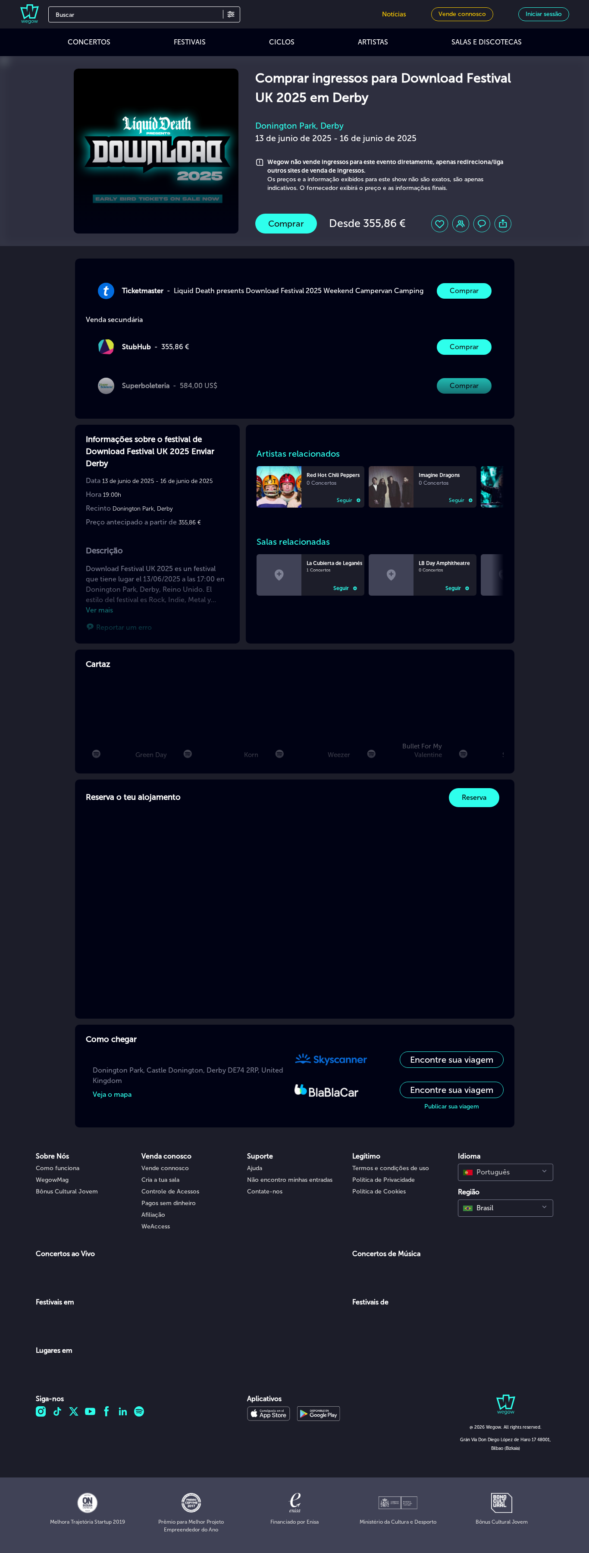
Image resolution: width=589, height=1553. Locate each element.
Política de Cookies (379, 1191)
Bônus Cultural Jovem (67, 1191)
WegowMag (52, 1180)
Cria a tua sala (160, 1180)
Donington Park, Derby (299, 126)
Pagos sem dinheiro (168, 1203)
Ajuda (254, 1168)
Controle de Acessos (170, 1191)
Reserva (474, 797)
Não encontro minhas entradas (289, 1180)
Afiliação (153, 1214)
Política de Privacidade (383, 1180)
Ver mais (99, 610)
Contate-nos (264, 1191)
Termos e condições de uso (390, 1168)
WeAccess (155, 1226)
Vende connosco (165, 1168)
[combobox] (505, 1172)
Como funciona (57, 1168)
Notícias (394, 14)
